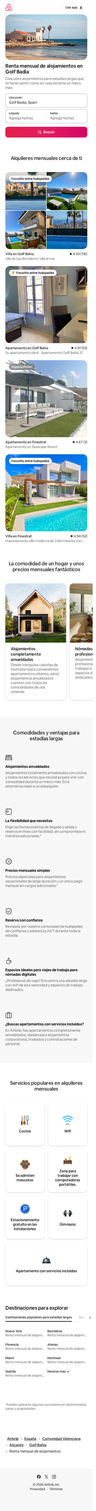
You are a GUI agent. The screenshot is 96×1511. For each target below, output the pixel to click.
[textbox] (26, 118)
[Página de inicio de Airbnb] (8, 7)
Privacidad (37, 1489)
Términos (56, 1489)
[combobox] (46, 102)
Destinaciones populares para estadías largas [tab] (38, 1317)
